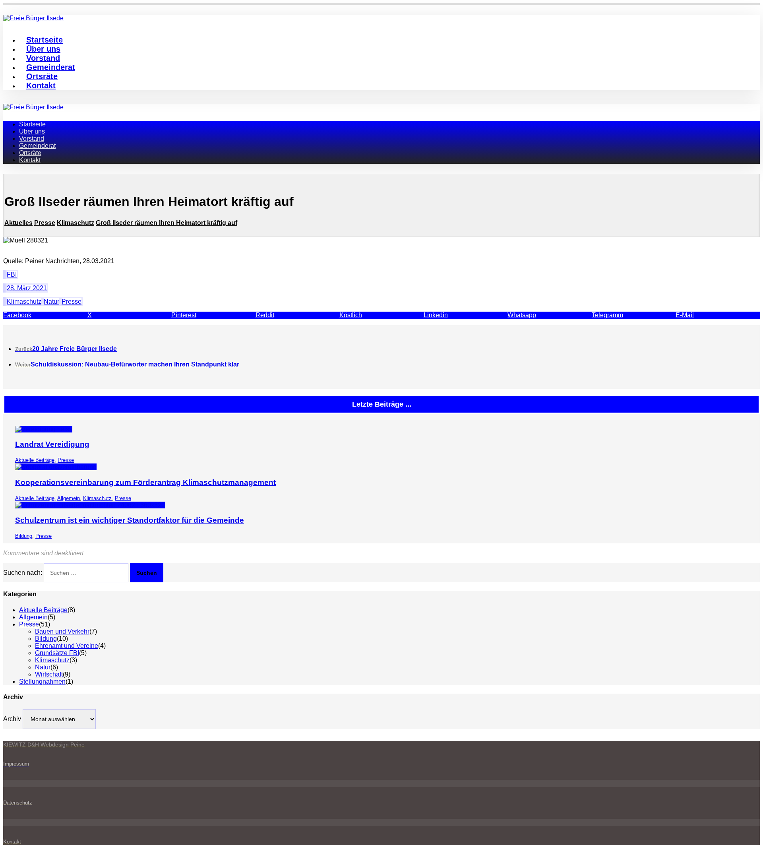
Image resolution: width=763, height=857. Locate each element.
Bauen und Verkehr (62, 631)
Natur (51, 301)
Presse (71, 301)
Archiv (12, 718)
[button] (45, 315)
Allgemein (68, 498)
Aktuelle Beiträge (34, 460)
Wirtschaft (49, 674)
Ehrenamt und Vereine (66, 645)
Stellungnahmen (42, 681)
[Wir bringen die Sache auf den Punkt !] (33, 107)
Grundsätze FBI (57, 653)
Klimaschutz (24, 301)
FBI (12, 274)
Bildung (23, 536)
